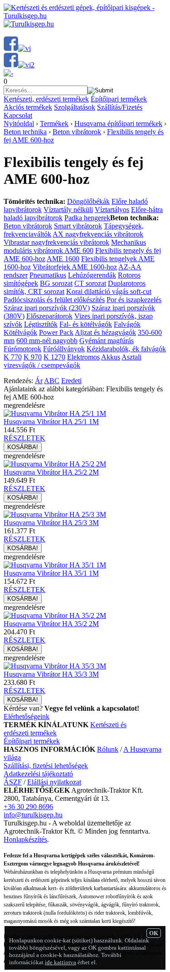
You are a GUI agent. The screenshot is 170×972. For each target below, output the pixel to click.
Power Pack (56, 332)
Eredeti (71, 381)
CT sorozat (90, 283)
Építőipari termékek (119, 99)
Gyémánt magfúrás (106, 340)
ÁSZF (13, 782)
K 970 (33, 357)
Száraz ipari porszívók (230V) (47, 308)
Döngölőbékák (88, 201)
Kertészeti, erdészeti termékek (46, 99)
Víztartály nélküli (68, 209)
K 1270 (54, 357)
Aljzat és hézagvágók (105, 332)
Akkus (110, 357)
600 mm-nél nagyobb (47, 340)
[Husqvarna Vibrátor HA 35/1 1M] (55, 565)
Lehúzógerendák (92, 275)
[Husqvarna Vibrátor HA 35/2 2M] (55, 615)
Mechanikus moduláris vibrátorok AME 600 (75, 246)
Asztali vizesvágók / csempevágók (72, 361)
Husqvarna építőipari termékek (118, 123)
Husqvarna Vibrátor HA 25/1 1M (51, 421)
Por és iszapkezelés (134, 300)
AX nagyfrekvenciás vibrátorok (98, 234)
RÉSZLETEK (24, 438)
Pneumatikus (47, 275)
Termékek (54, 123)
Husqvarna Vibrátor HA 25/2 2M (51, 472)
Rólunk (107, 749)
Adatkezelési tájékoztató (38, 774)
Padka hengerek (87, 218)
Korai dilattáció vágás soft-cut (108, 291)
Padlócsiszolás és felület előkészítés (54, 300)
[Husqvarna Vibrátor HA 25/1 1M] (55, 413)
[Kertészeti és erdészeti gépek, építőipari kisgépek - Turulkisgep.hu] (85, 16)
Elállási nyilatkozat (54, 782)
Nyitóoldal (19, 123)
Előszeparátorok (49, 316)
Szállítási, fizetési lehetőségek (46, 766)
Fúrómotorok (22, 349)
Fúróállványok (64, 349)
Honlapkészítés (25, 839)
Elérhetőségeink (26, 716)
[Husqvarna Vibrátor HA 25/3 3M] (55, 514)
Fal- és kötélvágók (85, 324)
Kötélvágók (20, 332)
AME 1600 (63, 259)
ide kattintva (60, 962)
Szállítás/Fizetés (119, 107)
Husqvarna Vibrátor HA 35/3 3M (51, 674)
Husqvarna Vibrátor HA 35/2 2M (51, 624)
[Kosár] (8, 73)
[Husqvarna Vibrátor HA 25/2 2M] (55, 464)
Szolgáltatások (74, 107)
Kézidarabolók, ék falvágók (126, 349)
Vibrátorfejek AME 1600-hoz (75, 267)
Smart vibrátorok (78, 226)
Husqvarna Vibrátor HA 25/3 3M (51, 522)
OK (153, 933)
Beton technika (25, 132)
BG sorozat (56, 283)
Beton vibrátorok (77, 132)
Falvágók (127, 324)
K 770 (13, 357)
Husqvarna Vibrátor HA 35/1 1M (51, 573)
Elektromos (83, 357)
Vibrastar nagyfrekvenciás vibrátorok (56, 242)
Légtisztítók (41, 324)
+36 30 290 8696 (28, 806)
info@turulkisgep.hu (33, 815)
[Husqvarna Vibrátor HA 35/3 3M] (55, 666)
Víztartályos (112, 209)
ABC (51, 381)
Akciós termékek (28, 107)
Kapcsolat (18, 115)
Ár (39, 381)
